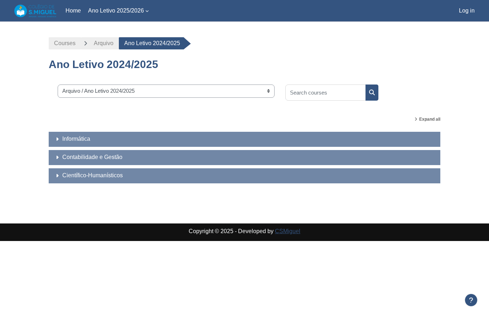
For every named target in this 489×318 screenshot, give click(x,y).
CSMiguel (287, 231)
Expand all (429, 119)
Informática (76, 139)
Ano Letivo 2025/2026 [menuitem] (116, 11)
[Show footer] (471, 300)
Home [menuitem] (73, 11)
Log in (467, 11)
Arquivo (103, 43)
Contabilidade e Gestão (92, 157)
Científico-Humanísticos (92, 175)
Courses (65, 43)
